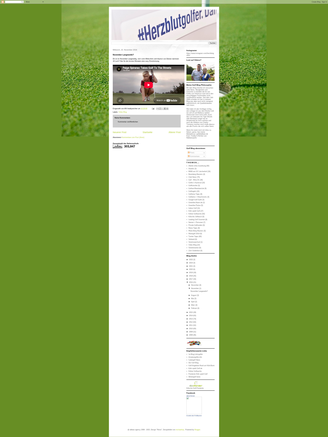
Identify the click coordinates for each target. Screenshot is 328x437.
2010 (191, 329)
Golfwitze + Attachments (197, 197)
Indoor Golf (192, 208)
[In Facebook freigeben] (165, 108)
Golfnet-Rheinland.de (196, 188)
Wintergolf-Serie (194, 377)
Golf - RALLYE (193, 180)
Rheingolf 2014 (193, 234)
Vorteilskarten (193, 248)
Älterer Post (175, 132)
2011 (191, 325)
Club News (192, 177)
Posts (191, 153)
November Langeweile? (199, 291)
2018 (191, 276)
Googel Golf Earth (195, 200)
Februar (194, 308)
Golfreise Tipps (194, 194)
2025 (191, 260)
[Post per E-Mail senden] (153, 109)
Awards (191, 169)
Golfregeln (192, 191)
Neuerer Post (119, 132)
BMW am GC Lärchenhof (197, 171)
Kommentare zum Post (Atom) (133, 137)
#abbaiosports (191, 138)
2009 (191, 332)
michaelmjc (180, 430)
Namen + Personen (195, 222)
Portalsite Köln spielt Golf (197, 374)
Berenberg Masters (195, 174)
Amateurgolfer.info (195, 357)
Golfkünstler (192, 185)
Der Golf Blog (193, 363)
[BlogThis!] (160, 108)
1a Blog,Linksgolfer (195, 354)
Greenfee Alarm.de (195, 202)
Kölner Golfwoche (195, 214)
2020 (191, 269)
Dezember (195, 285)
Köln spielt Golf (194, 211)
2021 (191, 266)
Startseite (147, 132)
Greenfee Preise (194, 205)
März (193, 305)
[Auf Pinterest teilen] (167, 108)
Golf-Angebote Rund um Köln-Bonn (201, 365)
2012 (191, 322)
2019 (191, 272)
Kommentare (194, 156)
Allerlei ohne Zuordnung (197, 166)
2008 (191, 335)
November (195, 288)
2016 (191, 282)
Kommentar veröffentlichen (128, 122)
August (194, 295)
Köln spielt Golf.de (195, 368)
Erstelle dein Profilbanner (194, 415)
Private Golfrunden (195, 225)
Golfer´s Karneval (194, 183)
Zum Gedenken (194, 251)
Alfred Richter (190, 396)
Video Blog (123, 112)
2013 (191, 319)
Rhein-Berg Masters (195, 231)
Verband (191, 239)
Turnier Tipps (193, 236)
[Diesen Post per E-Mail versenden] (157, 108)
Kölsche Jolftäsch (195, 217)
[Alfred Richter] (194, 414)
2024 (191, 263)
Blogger (197, 430)
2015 (191, 312)
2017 (191, 279)
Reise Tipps (192, 228)
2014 (191, 315)
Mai (192, 298)
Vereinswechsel (194, 242)
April (193, 302)
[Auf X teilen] (162, 108)
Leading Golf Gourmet (196, 219)
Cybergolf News (194, 360)
